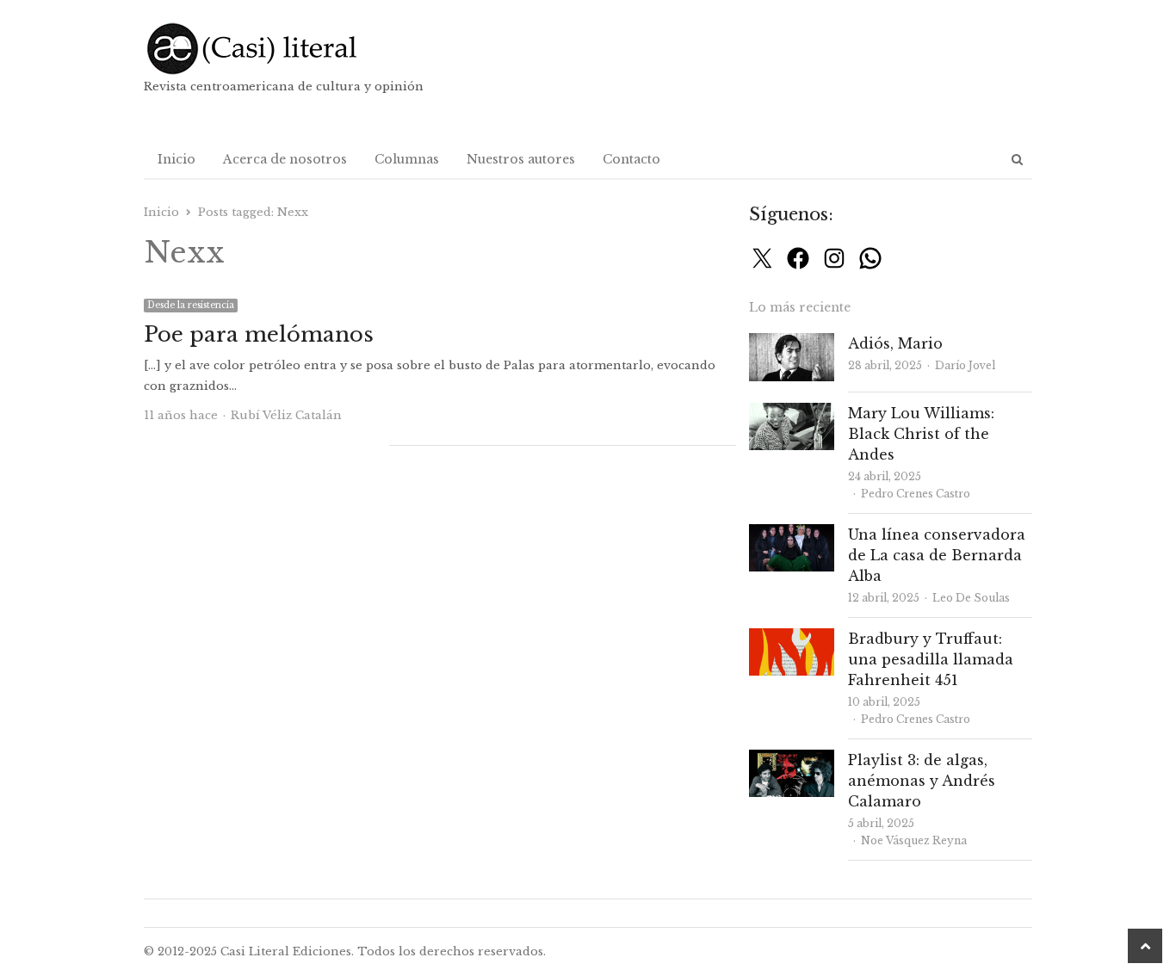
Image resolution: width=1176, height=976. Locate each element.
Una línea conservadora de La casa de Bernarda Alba (936, 555)
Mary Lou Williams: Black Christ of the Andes (921, 434)
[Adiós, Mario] (791, 343)
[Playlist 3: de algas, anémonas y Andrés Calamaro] (791, 759)
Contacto (631, 159)
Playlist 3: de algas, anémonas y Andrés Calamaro (921, 780)
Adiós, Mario (895, 343)
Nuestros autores (521, 159)
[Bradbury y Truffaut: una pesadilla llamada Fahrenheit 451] (791, 638)
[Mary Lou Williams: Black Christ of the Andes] (791, 412)
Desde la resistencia (190, 305)
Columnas (406, 159)
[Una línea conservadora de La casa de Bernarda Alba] (791, 534)
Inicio (176, 159)
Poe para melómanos (259, 334)
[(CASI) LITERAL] (286, 49)
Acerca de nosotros (285, 159)
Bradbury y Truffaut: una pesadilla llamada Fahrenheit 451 (930, 659)
